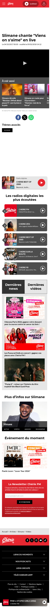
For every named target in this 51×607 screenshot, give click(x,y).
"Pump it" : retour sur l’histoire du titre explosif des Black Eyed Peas (21, 385)
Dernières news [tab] (13, 287)
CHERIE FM (24, 209)
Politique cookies (28, 587)
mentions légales (25, 511)
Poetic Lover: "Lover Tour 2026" (16, 471)
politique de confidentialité (12, 513)
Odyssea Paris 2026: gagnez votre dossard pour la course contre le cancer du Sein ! (22, 323)
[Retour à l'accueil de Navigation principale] (10, 4)
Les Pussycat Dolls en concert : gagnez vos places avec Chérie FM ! (22, 354)
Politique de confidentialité (19, 589)
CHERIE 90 (23, 267)
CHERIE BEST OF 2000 (23, 183)
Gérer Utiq (36, 589)
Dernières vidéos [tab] (36, 287)
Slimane (7, 424)
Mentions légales (35, 584)
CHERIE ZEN (24, 224)
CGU (16, 587)
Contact (23, 584)
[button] (24, 63)
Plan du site (12, 584)
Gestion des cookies (24, 592)
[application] (24, 63)
